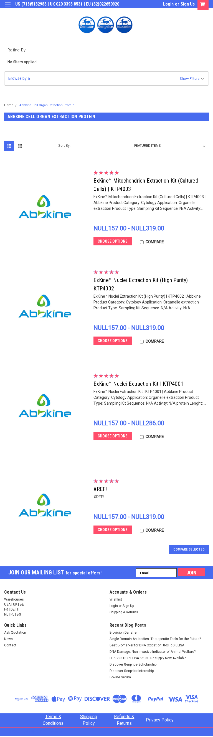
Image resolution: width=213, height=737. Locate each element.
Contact (10, 645)
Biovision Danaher (124, 632)
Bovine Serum (120, 677)
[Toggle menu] (7, 7)
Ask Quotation (15, 632)
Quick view (46, 246)
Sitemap (55, 731)
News (8, 639)
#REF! (100, 489)
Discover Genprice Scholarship (133, 664)
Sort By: (64, 145)
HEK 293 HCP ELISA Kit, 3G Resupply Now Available (148, 658)
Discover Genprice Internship (132, 671)
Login (168, 4)
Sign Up (188, 4)
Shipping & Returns (124, 612)
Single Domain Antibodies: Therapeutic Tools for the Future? (155, 639)
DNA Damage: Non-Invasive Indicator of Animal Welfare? (153, 652)
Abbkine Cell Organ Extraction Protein (46, 105)
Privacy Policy (160, 720)
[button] (106, 78)
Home (8, 105)
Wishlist (116, 599)
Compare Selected (188, 549)
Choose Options (113, 241)
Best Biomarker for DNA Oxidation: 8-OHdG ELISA (147, 645)
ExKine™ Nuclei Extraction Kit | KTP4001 (138, 383)
